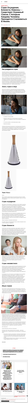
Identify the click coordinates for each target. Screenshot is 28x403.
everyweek (6, 392)
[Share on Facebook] (21, 25)
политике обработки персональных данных (10, 399)
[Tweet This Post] (23, 25)
